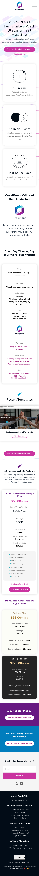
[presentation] (2, 424)
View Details (18, 436)
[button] (19, 49)
